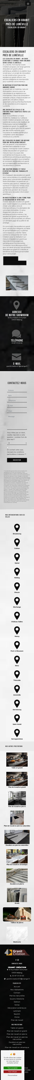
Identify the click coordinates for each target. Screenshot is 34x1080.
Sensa (17, 1005)
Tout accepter (13, 1068)
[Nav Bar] (28, 4)
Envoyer (17, 460)
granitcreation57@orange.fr (17, 366)
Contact (17, 993)
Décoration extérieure (17, 1008)
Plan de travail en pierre (17, 1034)
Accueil (13, 258)
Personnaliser (12, 1075)
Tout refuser (12, 1072)
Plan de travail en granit (17, 1031)
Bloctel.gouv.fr (7, 501)
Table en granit (17, 1028)
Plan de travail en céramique (17, 1047)
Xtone (17, 1017)
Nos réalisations (17, 990)
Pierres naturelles (17, 996)
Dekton (17, 1002)
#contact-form (17, 263)
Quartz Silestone (17, 999)
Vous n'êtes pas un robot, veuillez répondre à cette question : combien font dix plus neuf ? (17, 436)
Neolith (17, 1014)
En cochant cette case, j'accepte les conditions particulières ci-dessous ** (16, 452)
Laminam (17, 1011)
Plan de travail (17, 1020)
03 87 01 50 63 (17, 343)
